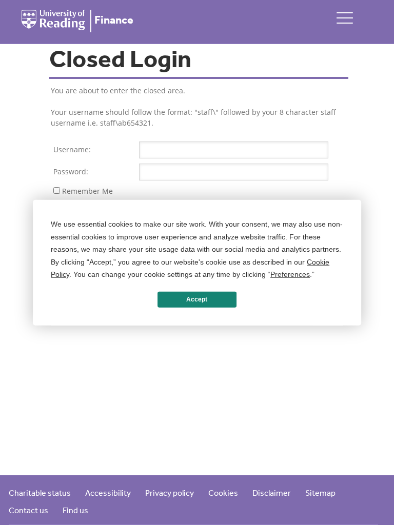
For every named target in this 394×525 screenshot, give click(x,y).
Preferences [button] (290, 274)
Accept (196, 299)
